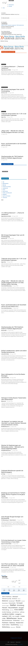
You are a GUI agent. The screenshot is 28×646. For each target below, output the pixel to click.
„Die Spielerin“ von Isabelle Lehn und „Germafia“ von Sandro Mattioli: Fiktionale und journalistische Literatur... (13, 423)
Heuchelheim (13, 607)
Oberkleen (22, 620)
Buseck (18, 600)
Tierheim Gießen (4, 497)
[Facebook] (1, 10)
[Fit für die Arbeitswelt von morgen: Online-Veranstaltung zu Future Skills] (14, 534)
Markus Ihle (3, 401)
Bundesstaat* (12, 601)
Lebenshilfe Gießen (5, 354)
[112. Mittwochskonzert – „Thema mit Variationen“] (14, 60)
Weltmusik (21, 624)
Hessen (4, 607)
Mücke (20, 618)
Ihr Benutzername (5, 18)
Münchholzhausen (7, 620)
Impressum (12, 642)
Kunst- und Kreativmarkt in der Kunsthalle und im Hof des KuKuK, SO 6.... (13, 305)
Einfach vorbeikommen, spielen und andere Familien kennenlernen (14, 351)
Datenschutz (18, 642)
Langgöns (18, 614)
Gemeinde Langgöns (5, 605)
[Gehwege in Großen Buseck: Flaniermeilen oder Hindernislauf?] (14, 391)
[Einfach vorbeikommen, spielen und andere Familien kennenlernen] (14, 344)
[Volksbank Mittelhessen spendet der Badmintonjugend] (14, 464)
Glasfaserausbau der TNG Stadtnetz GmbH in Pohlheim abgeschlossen (12, 157)
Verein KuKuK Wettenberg (6, 285)
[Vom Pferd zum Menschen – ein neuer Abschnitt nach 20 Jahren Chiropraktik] (14, 557)
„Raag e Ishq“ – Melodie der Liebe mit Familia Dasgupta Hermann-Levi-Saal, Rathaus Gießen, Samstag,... (12, 282)
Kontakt (10, 6)
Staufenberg (15, 624)
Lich (10, 616)
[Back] (1, 11)
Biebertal (5, 601)
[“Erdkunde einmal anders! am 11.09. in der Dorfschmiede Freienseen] (14, 107)
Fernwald (19, 603)
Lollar (4, 618)
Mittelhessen (12, 618)
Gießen (13, 605)
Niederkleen (16, 620)
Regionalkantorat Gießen (6, 69)
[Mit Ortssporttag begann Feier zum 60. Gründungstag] (14, 82)
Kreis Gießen (19, 609)
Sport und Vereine (4, 87)
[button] (2, 43)
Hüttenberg (5, 609)
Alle (3, 181)
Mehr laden (3, 575)
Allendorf (15, 596)
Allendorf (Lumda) (6, 598)
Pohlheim (5, 622)
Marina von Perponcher (6, 176)
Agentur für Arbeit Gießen (6, 543)
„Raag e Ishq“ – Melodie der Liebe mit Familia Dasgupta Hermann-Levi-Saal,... (13, 131)
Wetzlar (18, 627)
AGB (8, 642)
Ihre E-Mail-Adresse (5, 31)
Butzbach (23, 601)
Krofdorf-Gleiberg (6, 612)
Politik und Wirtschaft (7, 192)
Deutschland (5, 603)
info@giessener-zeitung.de (16, 637)
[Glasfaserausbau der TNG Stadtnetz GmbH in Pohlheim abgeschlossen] (14, 152)
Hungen (21, 607)
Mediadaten (11, 4)
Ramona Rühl (4, 330)
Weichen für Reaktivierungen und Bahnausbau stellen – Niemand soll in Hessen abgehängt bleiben (12, 447)
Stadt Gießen (6, 624)
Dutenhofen (12, 603)
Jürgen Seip (3, 117)
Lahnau (22, 612)
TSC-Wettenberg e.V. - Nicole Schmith (8, 520)
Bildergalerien (5, 171)
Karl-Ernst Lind (4, 92)
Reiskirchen (19, 622)
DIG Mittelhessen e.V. (5, 426)
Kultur (4, 189)
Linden (22, 616)
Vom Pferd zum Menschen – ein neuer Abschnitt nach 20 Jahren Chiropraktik (12, 564)
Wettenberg (6, 627)
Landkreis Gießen (8, 614)
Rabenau (12, 622)
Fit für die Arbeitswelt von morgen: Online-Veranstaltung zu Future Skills (13, 541)
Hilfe (4, 7)
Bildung (4, 185)
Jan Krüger (3, 473)
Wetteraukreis (13, 627)
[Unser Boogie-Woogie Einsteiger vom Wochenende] (14, 510)
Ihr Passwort (4, 22)
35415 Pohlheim (7, 596)
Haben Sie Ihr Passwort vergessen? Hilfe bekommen (12, 25)
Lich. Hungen (15, 616)
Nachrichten (4, 111)
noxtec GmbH (20, 644)
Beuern (19, 598)
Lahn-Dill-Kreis (15, 612)
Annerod (14, 598)
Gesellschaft (4, 64)
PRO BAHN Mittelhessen (6, 450)
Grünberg (20, 605)
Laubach (5, 616)
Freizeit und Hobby (7, 186)
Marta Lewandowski (5, 567)
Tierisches (5, 197)
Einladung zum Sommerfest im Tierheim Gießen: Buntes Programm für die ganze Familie (13, 494)
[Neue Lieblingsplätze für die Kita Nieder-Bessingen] (14, 368)
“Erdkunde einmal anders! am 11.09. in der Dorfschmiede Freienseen (13, 114)
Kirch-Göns (11, 609)
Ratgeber (5, 194)
